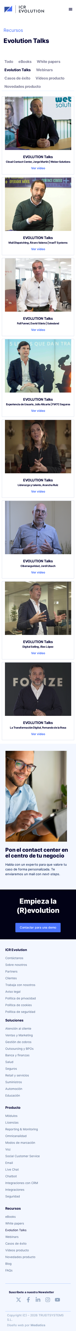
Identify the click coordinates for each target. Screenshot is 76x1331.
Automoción (13, 1089)
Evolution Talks (17, 70)
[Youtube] (57, 1299)
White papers (48, 61)
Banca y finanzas (17, 1055)
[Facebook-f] (28, 1299)
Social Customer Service (22, 1156)
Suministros (13, 1082)
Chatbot (11, 1176)
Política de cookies (18, 1005)
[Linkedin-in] (38, 1299)
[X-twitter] (18, 1299)
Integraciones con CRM (21, 1183)
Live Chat (12, 1169)
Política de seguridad (20, 1012)
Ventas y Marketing (19, 1035)
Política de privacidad (20, 998)
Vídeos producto (50, 78)
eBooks (24, 61)
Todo (8, 61)
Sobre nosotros (16, 965)
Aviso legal (13, 991)
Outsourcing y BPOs (19, 1048)
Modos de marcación (20, 1142)
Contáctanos (14, 958)
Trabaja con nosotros (20, 985)
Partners (11, 971)
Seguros (11, 1068)
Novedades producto (22, 86)
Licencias (12, 1122)
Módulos (11, 1116)
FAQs (9, 1270)
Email (9, 1163)
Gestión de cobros (18, 1042)
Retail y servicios (17, 1075)
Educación (12, 1095)
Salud (9, 1062)
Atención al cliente (18, 1028)
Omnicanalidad (16, 1136)
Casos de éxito (17, 78)
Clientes (11, 978)
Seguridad (12, 1196)
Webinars (44, 70)
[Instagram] (47, 1299)
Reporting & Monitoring (21, 1129)
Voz (8, 1149)
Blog (8, 1263)
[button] (70, 9)
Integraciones (14, 1189)
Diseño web (15, 1325)
